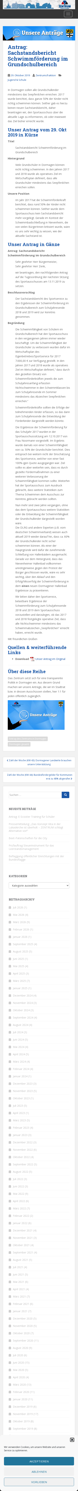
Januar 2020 (20, 1399)
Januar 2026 (20, 937)
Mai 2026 (18, 915)
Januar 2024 (20, 1076)
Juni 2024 (18, 1039)
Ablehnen (39, 1471)
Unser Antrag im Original (50, 659)
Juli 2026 (18, 907)
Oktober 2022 (21, 1157)
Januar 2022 (20, 1223)
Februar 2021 (21, 1304)
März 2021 (19, 1296)
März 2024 (19, 1061)
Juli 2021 (18, 1267)
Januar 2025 (20, 988)
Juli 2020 (18, 1355)
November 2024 (23, 1003)
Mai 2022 (18, 1193)
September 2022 (23, 1164)
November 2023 (23, 1091)
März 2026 (19, 922)
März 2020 (19, 1384)
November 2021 (23, 1238)
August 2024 (20, 1025)
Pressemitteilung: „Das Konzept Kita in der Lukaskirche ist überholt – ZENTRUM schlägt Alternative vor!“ (36, 827)
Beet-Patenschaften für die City (28, 838)
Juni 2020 (18, 1362)
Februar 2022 (21, 1215)
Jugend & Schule (17, 80)
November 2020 (23, 1326)
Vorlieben (39, 1482)
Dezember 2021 (23, 1230)
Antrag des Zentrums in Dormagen (27, 738)
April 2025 (19, 973)
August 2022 (20, 1171)
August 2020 (20, 1348)
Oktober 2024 (21, 1010)
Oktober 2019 (21, 1421)
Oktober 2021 (21, 1245)
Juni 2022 (18, 1186)
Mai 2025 (18, 966)
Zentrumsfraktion (46, 75)
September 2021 (23, 1252)
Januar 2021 (20, 1311)
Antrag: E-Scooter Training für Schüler (32, 816)
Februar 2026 (21, 929)
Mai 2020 (18, 1370)
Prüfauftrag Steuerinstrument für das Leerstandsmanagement (31, 847)
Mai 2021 (18, 1282)
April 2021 (19, 1289)
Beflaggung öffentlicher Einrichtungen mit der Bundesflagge (36, 857)
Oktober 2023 (21, 1098)
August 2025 (20, 951)
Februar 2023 (21, 1127)
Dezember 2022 (23, 1142)
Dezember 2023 (23, 1083)
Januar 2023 (20, 1135)
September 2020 (23, 1340)
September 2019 (23, 1428)
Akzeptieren (39, 1461)
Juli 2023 (18, 1105)
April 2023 (19, 1113)
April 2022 (19, 1201)
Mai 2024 (18, 1047)
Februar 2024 (21, 1069)
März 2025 (19, 981)
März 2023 (19, 1120)
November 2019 (23, 1414)
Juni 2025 (18, 959)
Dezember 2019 (23, 1406)
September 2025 (23, 944)
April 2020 (19, 1377)
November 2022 (23, 1149)
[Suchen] (65, 795)
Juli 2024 (18, 1032)
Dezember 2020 (23, 1318)
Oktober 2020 (21, 1333)
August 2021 (20, 1260)
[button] (72, 1440)
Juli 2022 (18, 1179)
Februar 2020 (21, 1392)
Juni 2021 (18, 1274)
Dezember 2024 (23, 995)
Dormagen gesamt (19, 744)
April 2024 (19, 1054)
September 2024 (23, 1017)
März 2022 (19, 1208)
